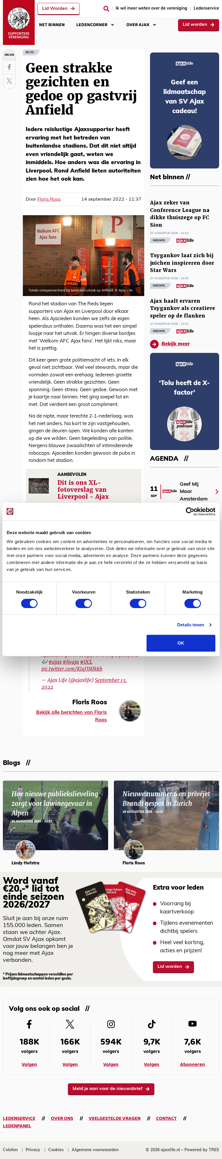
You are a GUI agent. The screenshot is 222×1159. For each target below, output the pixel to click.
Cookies (56, 1150)
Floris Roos (49, 199)
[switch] (83, 603)
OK (180, 643)
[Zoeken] (106, 9)
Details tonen (190, 624)
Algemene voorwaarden (95, 1150)
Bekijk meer (176, 344)
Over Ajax (137, 24)
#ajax (55, 662)
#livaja (71, 662)
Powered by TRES (201, 1150)
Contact (166, 1118)
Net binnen (52, 24)
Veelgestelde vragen (114, 1118)
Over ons (62, 1118)
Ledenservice (206, 8)
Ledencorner (92, 24)
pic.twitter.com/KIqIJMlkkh (71, 669)
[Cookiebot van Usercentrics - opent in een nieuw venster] (190, 511)
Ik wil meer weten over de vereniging (151, 8)
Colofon (10, 1150)
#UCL (86, 662)
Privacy (33, 1150)
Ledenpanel (17, 1126)
